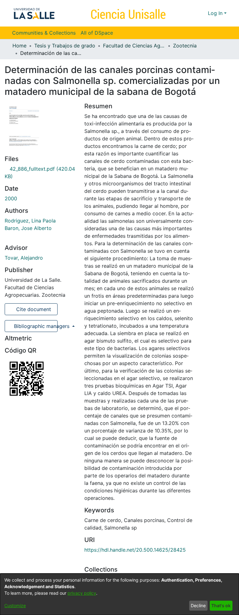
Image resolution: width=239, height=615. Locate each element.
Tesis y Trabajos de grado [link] (64, 45)
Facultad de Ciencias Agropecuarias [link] (134, 45)
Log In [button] (216, 13)
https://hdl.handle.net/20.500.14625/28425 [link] (135, 550)
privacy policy (82, 593)
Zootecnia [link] (185, 45)
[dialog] (119, 594)
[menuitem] (99, 33)
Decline (198, 605)
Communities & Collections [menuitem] (44, 33)
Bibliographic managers (35, 326)
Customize (15, 605)
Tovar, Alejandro (24, 258)
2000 (11, 198)
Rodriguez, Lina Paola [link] (30, 220)
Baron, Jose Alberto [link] (28, 228)
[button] (192, 13)
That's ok (221, 605)
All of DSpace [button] (97, 33)
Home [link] (19, 45)
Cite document (33, 309)
